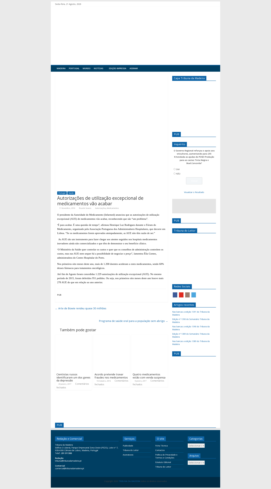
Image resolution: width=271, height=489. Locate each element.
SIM (178, 169)
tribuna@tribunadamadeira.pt (68, 460)
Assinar (134, 68)
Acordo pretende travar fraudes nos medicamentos (111, 376)
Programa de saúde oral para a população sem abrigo (133, 321)
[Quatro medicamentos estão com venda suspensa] (149, 336)
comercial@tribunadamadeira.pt (69, 468)
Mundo (86, 68)
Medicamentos (113, 208)
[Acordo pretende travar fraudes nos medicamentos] (111, 336)
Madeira (61, 68)
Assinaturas (128, 454)
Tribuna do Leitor (131, 450)
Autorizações (100, 208)
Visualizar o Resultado (194, 192)
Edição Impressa (117, 68)
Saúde (71, 193)
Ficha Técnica (161, 445)
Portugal (74, 68)
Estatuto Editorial (163, 462)
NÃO (178, 173)
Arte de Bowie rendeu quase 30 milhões (80, 308)
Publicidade (128, 445)
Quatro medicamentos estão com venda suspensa (149, 376)
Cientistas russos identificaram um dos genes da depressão (73, 377)
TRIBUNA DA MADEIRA (129, 481)
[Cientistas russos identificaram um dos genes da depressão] (73, 336)
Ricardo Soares (85, 208)
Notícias (98, 68)
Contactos (160, 450)
